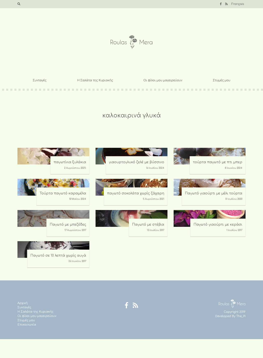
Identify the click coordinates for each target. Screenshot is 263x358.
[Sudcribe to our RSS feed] (226, 4)
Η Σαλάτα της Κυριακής (95, 80)
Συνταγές (39, 80)
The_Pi (241, 316)
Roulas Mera (131, 42)
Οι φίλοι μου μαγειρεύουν (162, 80)
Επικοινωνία (26, 324)
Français (237, 4)
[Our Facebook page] (221, 4)
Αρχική (22, 303)
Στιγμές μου (221, 80)
